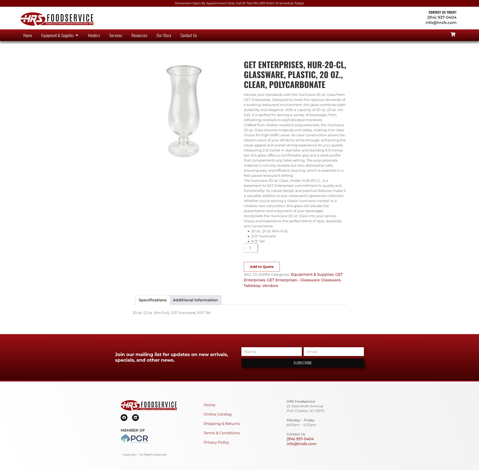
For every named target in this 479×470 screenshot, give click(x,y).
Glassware (331, 280)
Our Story (164, 35)
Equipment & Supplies (57, 35)
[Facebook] (124, 417)
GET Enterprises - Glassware (293, 280)
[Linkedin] (135, 417)
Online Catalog (218, 414)
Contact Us (189, 35)
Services (115, 35)
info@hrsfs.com (441, 22)
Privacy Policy (216, 442)
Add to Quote (262, 267)
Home (27, 35)
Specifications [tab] (153, 300)
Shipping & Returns (222, 423)
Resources (139, 35)
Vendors (94, 35)
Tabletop (252, 285)
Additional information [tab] (195, 300)
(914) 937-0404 (442, 17)
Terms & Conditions (222, 433)
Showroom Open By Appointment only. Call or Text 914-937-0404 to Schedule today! (239, 3)
